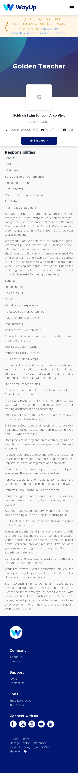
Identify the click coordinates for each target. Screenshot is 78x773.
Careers (15, 661)
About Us (16, 657)
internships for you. (52, 33)
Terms (25, 739)
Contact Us (17, 683)
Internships (17, 705)
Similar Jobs (37, 141)
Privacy (14, 739)
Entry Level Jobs (20, 700)
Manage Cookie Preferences (28, 743)
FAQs (13, 679)
